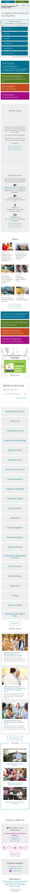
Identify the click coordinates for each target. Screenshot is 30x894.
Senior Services (15, 566)
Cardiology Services (15, 431)
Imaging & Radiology (15, 489)
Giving (22, 1)
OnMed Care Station (15, 198)
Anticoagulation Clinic (15, 411)
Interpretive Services (16, 870)
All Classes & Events (15, 738)
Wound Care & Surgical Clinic (15, 615)
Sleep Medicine (15, 576)
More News (14, 306)
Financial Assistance (23, 881)
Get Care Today (15, 225)
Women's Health (15, 605)
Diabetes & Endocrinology (15, 440)
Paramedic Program (15, 537)
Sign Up (15, 839)
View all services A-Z (21, 398)
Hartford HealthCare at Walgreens (15, 187)
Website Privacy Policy (15, 886)
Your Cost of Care (8, 53)
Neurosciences (15, 508)
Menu (24, 5)
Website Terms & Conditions (19, 884)
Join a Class (6, 38)
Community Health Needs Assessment (10, 881)
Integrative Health (15, 499)
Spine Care (15, 586)
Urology (15, 595)
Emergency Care (15, 217)
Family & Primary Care (15, 470)
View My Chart (7, 43)
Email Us (20, 868)
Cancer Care (15, 421)
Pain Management (15, 528)
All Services (15, 623)
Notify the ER (15, 143)
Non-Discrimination (9, 884)
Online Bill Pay (7, 48)
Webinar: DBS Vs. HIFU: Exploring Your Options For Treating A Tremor (14, 690)
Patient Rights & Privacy (19, 882)
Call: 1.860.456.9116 (12, 868)
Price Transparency (9, 882)
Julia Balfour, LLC (16, 890)
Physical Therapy (15, 547)
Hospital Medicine (15, 479)
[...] (23, 661)
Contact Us (6, 33)
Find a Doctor (7, 28)
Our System (8, 1)
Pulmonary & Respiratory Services (15, 557)
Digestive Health (15, 450)
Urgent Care (15, 207)
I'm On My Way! (14, 147)
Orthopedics (15, 518)
